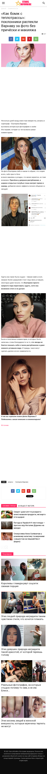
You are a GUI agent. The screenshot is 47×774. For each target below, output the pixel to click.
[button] (44, 3)
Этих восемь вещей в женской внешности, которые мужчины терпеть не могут (23, 723)
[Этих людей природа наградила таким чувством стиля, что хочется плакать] (23, 602)
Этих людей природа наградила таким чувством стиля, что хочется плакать (23, 617)
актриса (10, 482)
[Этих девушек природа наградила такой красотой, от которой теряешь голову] (23, 635)
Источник (5, 425)
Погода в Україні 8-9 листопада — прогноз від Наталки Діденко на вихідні (29, 525)
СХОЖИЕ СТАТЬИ (9, 506)
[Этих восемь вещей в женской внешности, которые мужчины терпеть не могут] (23, 707)
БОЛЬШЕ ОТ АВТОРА (26, 506)
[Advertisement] (23, 93)
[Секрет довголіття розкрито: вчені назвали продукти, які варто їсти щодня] (7, 514)
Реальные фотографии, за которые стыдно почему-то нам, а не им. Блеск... (21, 688)
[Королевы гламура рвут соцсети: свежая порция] (23, 570)
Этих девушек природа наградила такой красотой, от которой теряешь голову (21, 652)
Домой (3, 8)
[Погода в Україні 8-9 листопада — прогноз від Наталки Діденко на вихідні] (7, 525)
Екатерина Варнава (22, 482)
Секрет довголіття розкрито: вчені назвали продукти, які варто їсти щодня (30, 514)
